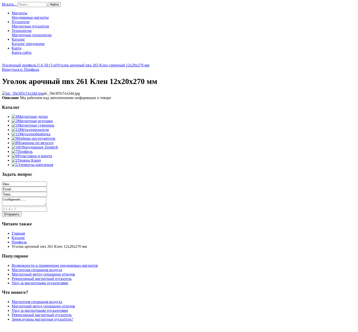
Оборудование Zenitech (38, 147)
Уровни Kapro (29, 160)
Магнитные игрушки (35, 121)
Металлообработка (34, 134)
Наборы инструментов (36, 138)
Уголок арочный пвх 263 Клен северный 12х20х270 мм (103, 65)
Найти (54, 4)
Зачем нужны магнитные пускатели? (42, 319)
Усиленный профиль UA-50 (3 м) (29, 65)
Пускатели (30, 24)
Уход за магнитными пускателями (40, 283)
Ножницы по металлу (36, 143)
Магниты (30, 15)
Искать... (9, 4)
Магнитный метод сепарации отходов (43, 274)
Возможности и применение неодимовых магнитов (55, 265)
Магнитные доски (33, 116)
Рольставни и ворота (35, 156)
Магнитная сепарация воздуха (37, 270)
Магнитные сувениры (36, 125)
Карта (21, 50)
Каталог (28, 41)
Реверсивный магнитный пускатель (42, 279)
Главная (18, 233)
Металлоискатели (34, 130)
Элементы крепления (35, 165)
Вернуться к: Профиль (20, 69)
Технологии (32, 32)
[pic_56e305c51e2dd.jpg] (22, 93)
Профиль (25, 151)
